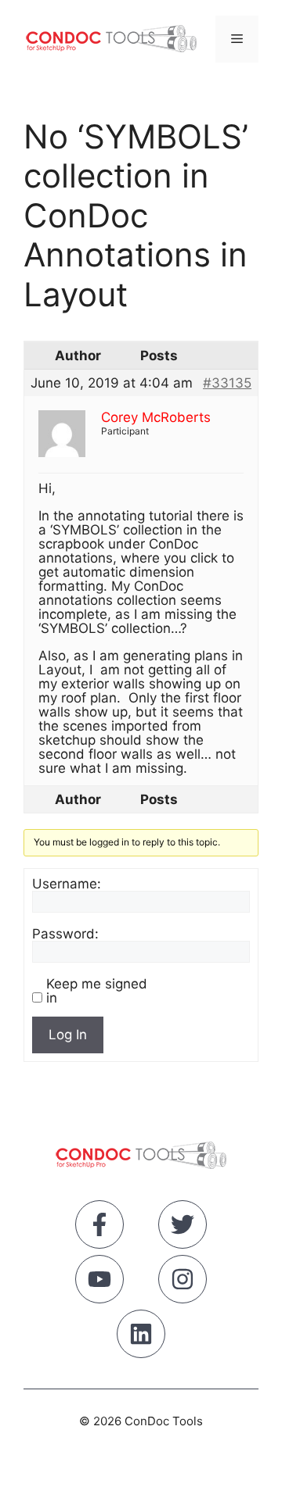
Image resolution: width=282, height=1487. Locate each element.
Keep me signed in (96, 991)
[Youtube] (99, 1282)
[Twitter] (182, 1227)
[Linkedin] (141, 1337)
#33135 (227, 383)
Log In (68, 1034)
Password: (65, 934)
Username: (66, 884)
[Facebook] (99, 1227)
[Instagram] (182, 1282)
